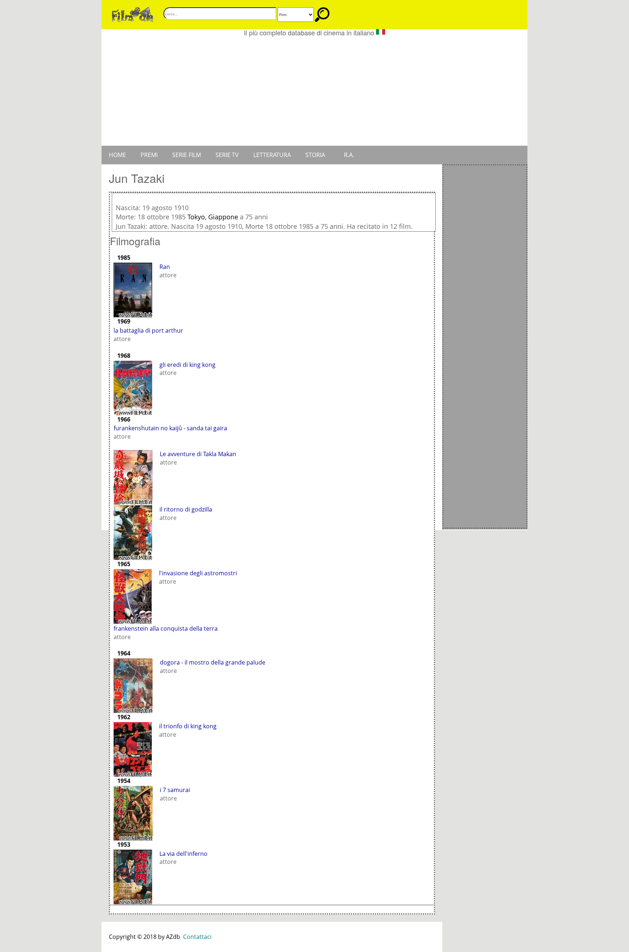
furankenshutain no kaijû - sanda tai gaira (170, 428)
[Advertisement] (314, 91)
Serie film (186, 155)
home (117, 155)
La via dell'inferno (183, 854)
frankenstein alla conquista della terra (166, 628)
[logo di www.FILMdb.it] (132, 14)
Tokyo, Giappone (212, 216)
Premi (149, 155)
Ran (164, 267)
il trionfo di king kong (188, 726)
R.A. (349, 155)
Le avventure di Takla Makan (198, 454)
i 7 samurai (175, 790)
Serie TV (227, 155)
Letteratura (272, 155)
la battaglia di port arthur (148, 330)
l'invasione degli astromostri (198, 573)
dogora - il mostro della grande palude (212, 662)
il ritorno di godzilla (185, 509)
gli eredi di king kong (187, 365)
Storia (315, 155)
